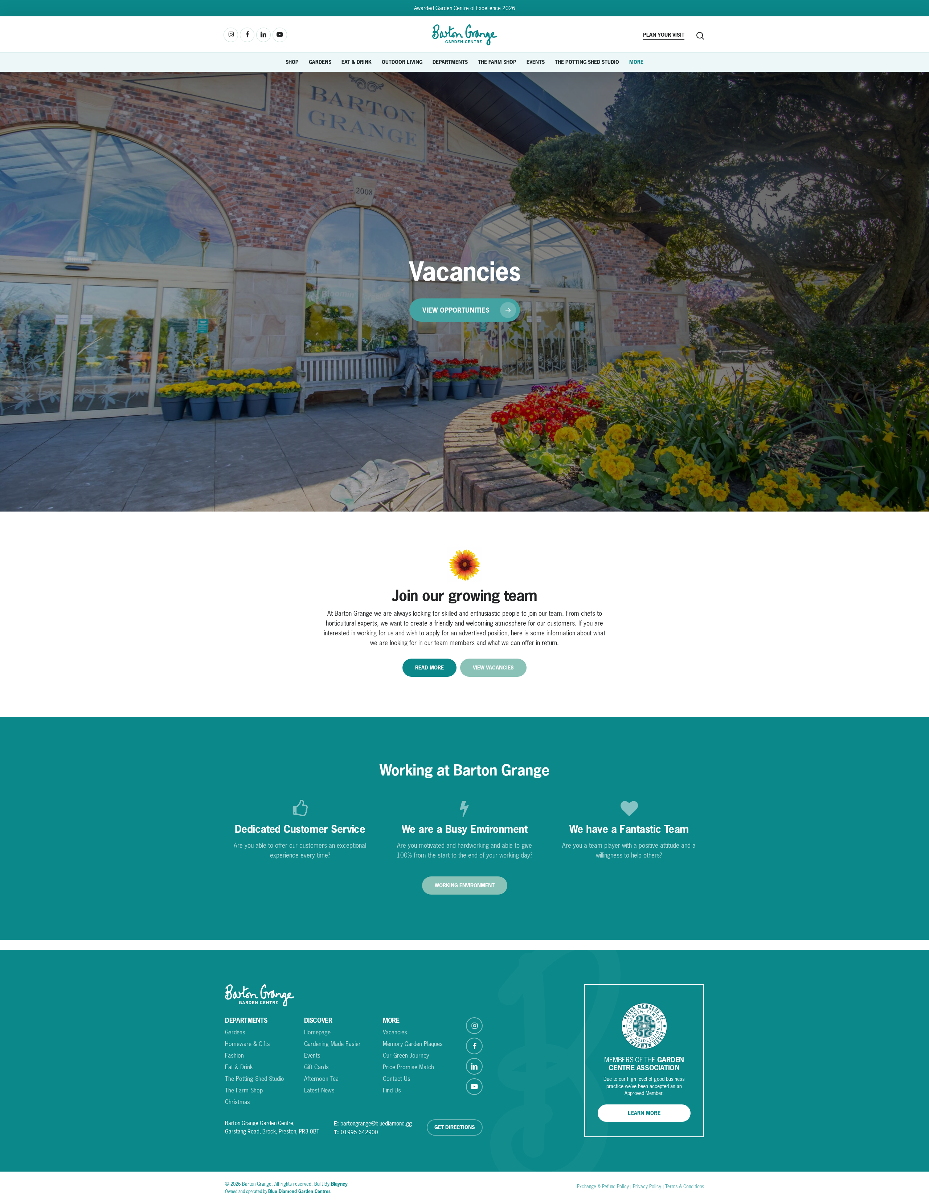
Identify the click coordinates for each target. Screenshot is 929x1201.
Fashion (234, 1055)
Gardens (235, 1032)
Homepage (317, 1032)
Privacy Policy (647, 1186)
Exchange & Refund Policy (603, 1186)
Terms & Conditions (684, 1186)
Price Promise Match (408, 1067)
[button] (464, 310)
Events (312, 1055)
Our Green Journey (406, 1055)
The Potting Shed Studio (254, 1078)
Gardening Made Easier (332, 1043)
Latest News (319, 1090)
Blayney (339, 1184)
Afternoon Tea (321, 1078)
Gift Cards (316, 1067)
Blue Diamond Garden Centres (299, 1191)
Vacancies (395, 1032)
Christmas (237, 1102)
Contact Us (396, 1078)
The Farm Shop (244, 1090)
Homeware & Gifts (247, 1043)
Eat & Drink (239, 1067)
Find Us (392, 1090)
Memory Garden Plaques (413, 1043)
